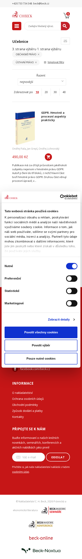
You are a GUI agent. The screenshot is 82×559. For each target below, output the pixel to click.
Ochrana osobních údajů (28, 399)
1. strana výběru (49, 49)
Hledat (65, 26)
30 (55, 92)
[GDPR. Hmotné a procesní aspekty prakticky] (25, 128)
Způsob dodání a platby (27, 411)
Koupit (48, 157)
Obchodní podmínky (25, 405)
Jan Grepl (32, 148)
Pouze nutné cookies (41, 358)
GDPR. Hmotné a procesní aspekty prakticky (53, 116)
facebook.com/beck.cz (35, 369)
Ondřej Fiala (19, 148)
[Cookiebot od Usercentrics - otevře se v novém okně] (60, 197)
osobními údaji (20, 472)
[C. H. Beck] (27, 14)
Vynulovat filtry (56, 62)
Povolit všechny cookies (41, 332)
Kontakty (18, 417)
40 (64, 92)
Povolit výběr (41, 345)
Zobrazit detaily (59, 319)
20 (46, 92)
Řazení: (41, 75)
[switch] (71, 278)
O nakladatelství (22, 393)
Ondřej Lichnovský (49, 148)
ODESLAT (58, 457)
